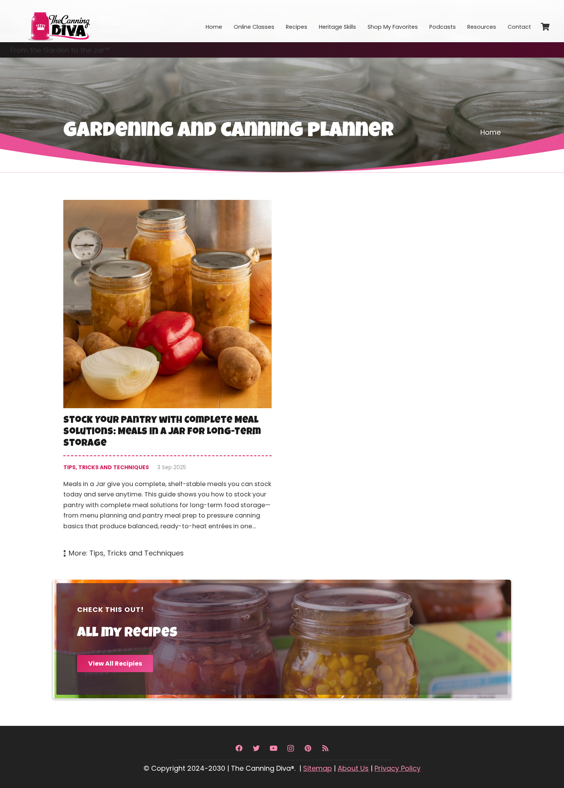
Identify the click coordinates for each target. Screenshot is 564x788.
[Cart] (545, 26)
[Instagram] (290, 748)
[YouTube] (273, 748)
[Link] (58, 21)
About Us (353, 768)
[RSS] (325, 748)
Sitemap (317, 768)
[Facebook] (238, 748)
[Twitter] (256, 748)
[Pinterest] (308, 748)
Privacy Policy (397, 768)
